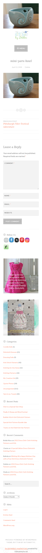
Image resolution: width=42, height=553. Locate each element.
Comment (9, 163)
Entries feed (7, 515)
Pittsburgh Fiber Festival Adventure (16, 124)
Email (7, 204)
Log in (5, 510)
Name (7, 196)
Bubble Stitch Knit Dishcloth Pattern (16, 417)
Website (8, 213)
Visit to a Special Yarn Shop (13, 407)
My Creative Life (9, 378)
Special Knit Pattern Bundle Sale (15, 422)
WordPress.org (8, 525)
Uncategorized (8, 389)
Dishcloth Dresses (10, 352)
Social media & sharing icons (16, 548)
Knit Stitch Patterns (10, 362)
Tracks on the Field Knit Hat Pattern (16, 428)
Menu (22, 48)
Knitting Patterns (9, 373)
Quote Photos (8, 383)
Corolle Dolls (7, 347)
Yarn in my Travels (9, 394)
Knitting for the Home (11, 368)
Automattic (29, 542)
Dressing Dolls (8, 357)
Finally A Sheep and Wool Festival (15, 412)
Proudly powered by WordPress (21, 540)
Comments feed (9, 520)
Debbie (27, 67)
